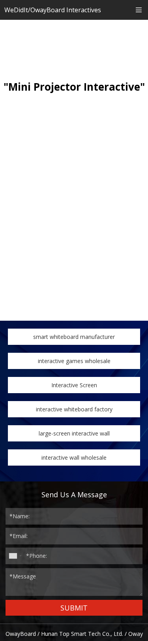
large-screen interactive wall (74, 433)
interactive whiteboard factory (74, 409)
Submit (74, 607)
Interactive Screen (74, 385)
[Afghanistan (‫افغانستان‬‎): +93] (15, 556)
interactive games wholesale (74, 361)
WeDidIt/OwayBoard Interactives (52, 10)
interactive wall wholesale (74, 457)
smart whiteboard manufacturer (74, 336)
